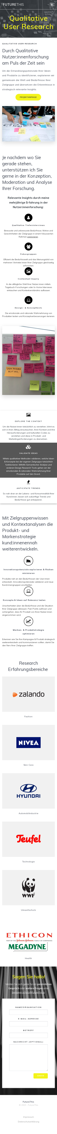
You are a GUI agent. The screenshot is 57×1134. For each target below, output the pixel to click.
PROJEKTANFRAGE (28, 97)
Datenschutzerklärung (28, 1121)
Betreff (28, 1030)
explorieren (32, 236)
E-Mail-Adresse (28, 1019)
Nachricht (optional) (28, 1042)
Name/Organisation (28, 1007)
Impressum (28, 1117)
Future (13, 4)
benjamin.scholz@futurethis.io (28, 992)
